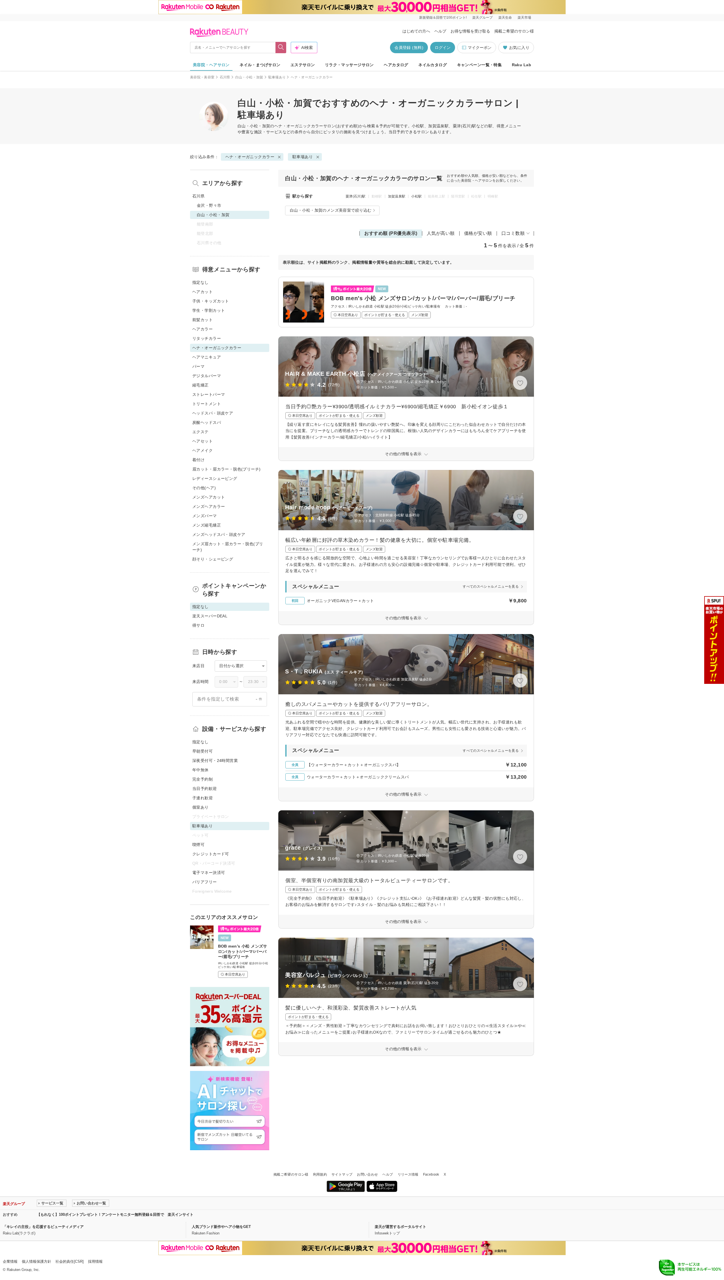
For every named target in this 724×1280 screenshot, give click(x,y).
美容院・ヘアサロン (211, 65)
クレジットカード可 (210, 854)
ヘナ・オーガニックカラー (298, 126)
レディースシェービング (214, 478)
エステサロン (302, 65)
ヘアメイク (202, 450)
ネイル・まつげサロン (260, 65)
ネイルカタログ (432, 65)
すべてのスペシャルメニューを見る (491, 586)
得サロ (198, 625)
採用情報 (95, 1261)
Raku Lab (521, 65)
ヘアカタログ (396, 65)
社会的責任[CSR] (69, 1261)
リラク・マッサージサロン (349, 65)
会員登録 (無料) (409, 47)
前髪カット (202, 319)
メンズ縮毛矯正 (206, 525)
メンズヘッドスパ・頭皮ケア (218, 534)
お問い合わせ (367, 1174)
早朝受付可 (202, 751)
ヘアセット (202, 441)
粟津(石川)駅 (356, 196)
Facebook (431, 1174)
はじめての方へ (416, 31)
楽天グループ (482, 18)
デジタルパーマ (206, 375)
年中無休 (200, 770)
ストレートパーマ (208, 394)
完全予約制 (202, 779)
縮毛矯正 (200, 385)
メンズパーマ (204, 516)
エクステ (200, 431)
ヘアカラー (202, 329)
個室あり (200, 807)
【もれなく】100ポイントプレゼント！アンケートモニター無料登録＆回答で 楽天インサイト (115, 1214)
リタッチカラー (206, 338)
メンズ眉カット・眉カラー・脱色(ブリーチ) (227, 547)
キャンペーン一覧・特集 (479, 65)
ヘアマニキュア (206, 357)
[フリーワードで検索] (280, 47)
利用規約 (320, 1174)
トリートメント (206, 403)
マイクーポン (480, 47)
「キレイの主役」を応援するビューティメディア (43, 1227)
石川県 (225, 77)
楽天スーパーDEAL (209, 616)
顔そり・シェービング (212, 559)
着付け (198, 460)
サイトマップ (341, 1174)
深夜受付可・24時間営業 (215, 760)
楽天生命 (505, 18)
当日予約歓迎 (204, 788)
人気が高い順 (441, 233)
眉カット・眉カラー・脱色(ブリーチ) (226, 469)
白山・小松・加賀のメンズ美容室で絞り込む (330, 210)
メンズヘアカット (208, 497)
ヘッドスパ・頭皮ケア (212, 413)
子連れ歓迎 (202, 798)
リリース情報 (408, 1174)
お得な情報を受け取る (470, 31)
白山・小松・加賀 (249, 77)
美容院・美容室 (202, 77)
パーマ (198, 366)
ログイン (443, 47)
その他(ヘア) (204, 488)
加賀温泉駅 (397, 196)
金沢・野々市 (209, 205)
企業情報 (10, 1261)
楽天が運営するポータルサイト (400, 1227)
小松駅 (416, 196)
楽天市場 (524, 18)
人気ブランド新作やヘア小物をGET (221, 1227)
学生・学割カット (208, 310)
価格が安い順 (478, 233)
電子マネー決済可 (208, 872)
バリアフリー (204, 882)
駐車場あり (277, 77)
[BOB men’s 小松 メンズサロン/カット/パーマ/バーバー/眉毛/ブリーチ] (406, 302)
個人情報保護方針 (36, 1261)
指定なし (200, 282)
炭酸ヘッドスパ (206, 422)
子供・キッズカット (210, 301)
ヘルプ (440, 31)
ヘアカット (202, 291)
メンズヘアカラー (208, 506)
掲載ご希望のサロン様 (514, 31)
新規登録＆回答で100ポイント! (443, 18)
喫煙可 (198, 844)
